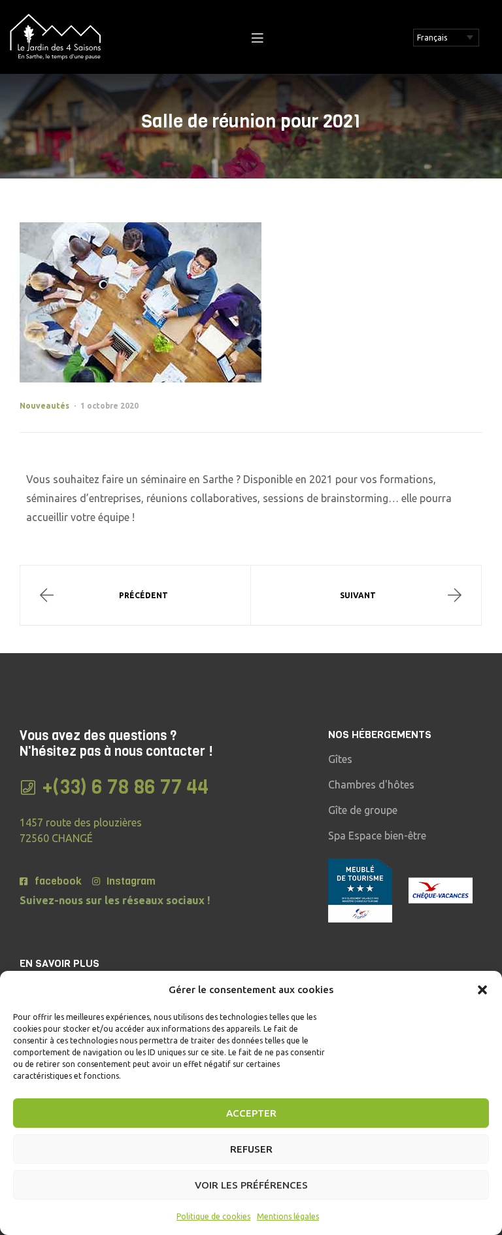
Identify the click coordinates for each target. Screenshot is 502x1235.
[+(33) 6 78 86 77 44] (28, 787)
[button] (482, 989)
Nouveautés (44, 405)
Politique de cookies (213, 1216)
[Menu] (257, 37)
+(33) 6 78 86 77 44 (125, 787)
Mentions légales (288, 1216)
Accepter (251, 1113)
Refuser (251, 1149)
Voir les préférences (251, 1185)
